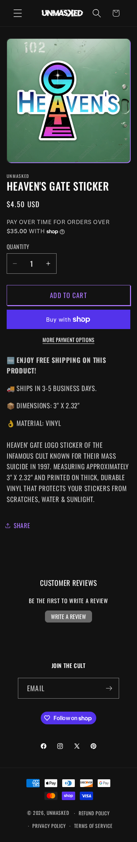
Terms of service (93, 825)
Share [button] (22, 525)
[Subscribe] (109, 688)
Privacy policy (49, 825)
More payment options (68, 339)
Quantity (18, 247)
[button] (17, 13)
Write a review (68, 616)
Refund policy (94, 813)
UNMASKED (58, 813)
